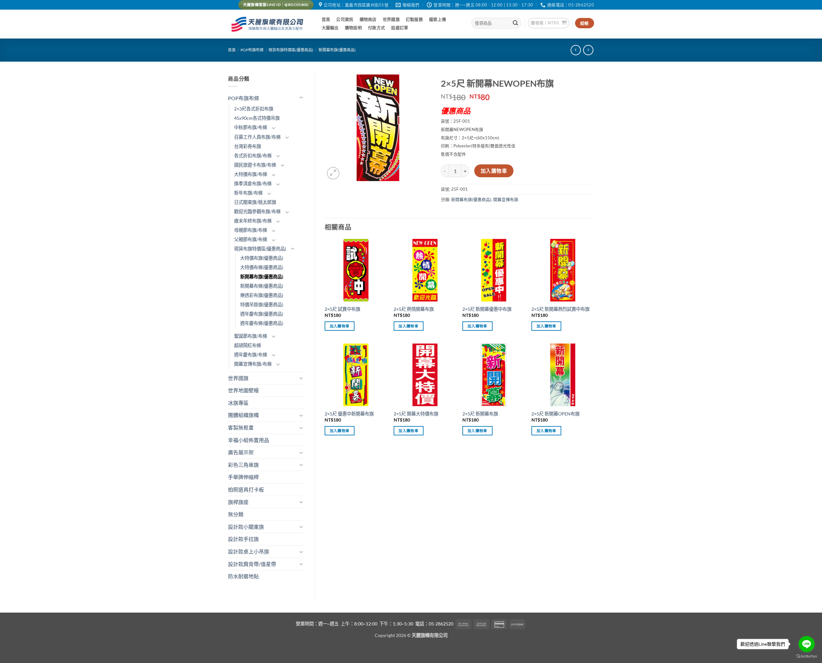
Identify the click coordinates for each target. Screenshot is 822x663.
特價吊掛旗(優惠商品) (261, 304)
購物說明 (353, 27)
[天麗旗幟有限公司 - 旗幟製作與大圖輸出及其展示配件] (268, 24)
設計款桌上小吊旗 (248, 551)
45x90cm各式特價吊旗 (257, 118)
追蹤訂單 (399, 27)
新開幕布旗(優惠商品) (337, 50)
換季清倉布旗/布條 (253, 183)
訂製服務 (414, 19)
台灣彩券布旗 (247, 146)
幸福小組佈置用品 (248, 440)
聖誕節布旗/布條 (250, 336)
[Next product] (576, 50)
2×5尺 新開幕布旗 (480, 413)
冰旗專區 (238, 403)
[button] (548, 23)
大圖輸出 (330, 27)
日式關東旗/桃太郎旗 (255, 202)
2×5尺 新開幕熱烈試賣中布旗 (560, 309)
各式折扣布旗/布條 (253, 155)
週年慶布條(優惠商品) (261, 323)
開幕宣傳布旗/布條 (253, 364)
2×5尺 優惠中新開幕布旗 (349, 413)
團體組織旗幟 (243, 415)
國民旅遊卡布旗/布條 (255, 165)
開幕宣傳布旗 (505, 199)
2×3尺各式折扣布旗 (253, 108)
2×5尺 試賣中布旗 (342, 309)
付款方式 (376, 27)
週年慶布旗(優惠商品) (261, 314)
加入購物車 (494, 171)
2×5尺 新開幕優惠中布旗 (487, 309)
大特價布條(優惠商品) (261, 267)
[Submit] (515, 23)
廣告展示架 (241, 452)
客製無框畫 (241, 427)
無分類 (235, 514)
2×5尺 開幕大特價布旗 (416, 413)
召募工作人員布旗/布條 (257, 137)
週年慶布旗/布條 (250, 354)
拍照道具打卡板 (246, 489)
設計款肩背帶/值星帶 (252, 564)
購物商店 (368, 19)
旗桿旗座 (238, 502)
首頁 (326, 19)
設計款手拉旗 (243, 539)
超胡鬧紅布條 (247, 345)
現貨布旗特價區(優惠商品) (290, 50)
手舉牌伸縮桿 (243, 477)
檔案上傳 (437, 19)
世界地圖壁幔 (243, 390)
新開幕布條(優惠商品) (261, 286)
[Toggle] (301, 98)
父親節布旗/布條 (250, 239)
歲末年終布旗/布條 (253, 220)
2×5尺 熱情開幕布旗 (414, 309)
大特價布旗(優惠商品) (261, 258)
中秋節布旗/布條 (250, 127)
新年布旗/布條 (248, 193)
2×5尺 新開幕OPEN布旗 (555, 413)
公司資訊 (344, 19)
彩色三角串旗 (243, 465)
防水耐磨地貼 (243, 576)
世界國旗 (391, 19)
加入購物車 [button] (340, 326)
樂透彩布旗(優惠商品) (261, 295)
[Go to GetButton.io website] (806, 656)
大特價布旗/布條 (250, 174)
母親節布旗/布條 (250, 230)
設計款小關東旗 (246, 527)
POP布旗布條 (252, 50)
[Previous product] (588, 50)
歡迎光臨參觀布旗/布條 (257, 211)
